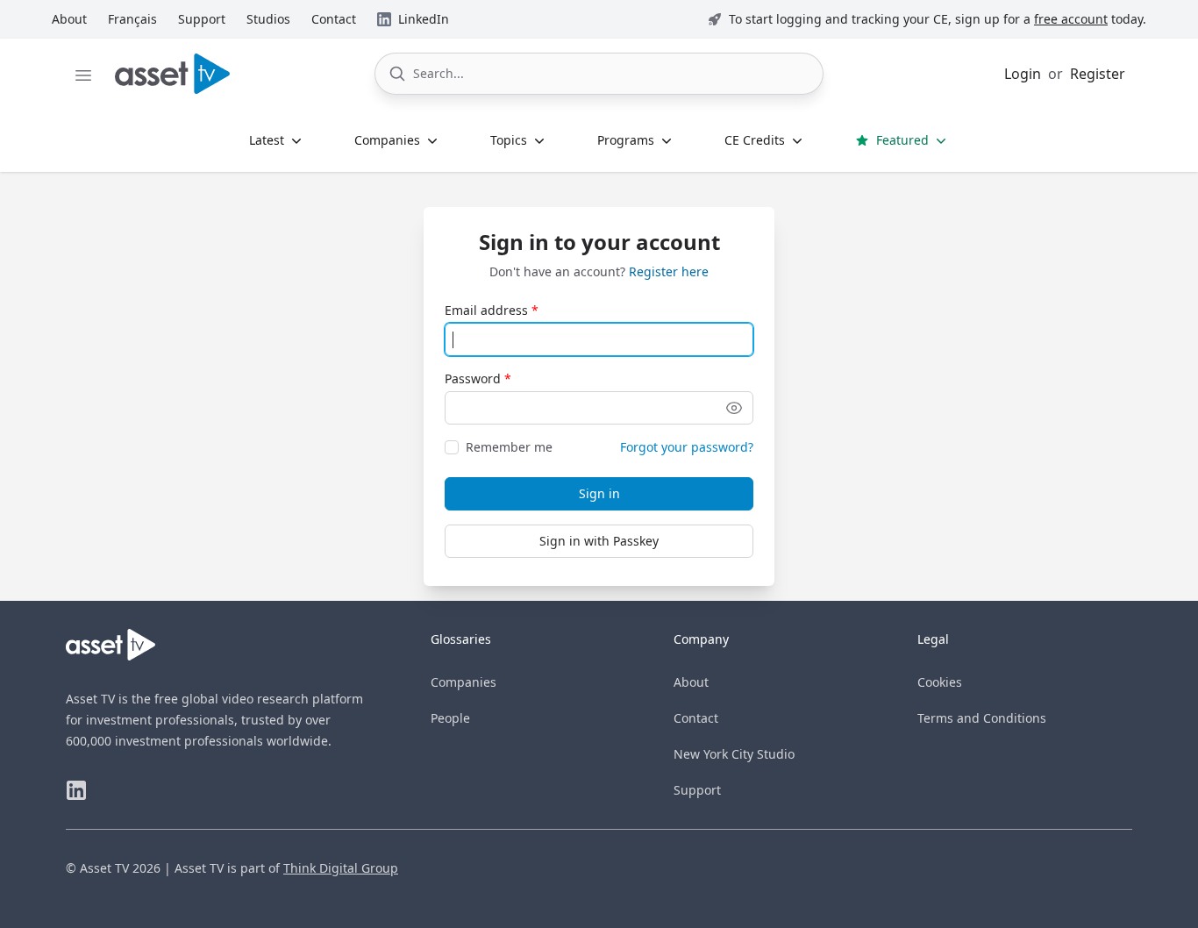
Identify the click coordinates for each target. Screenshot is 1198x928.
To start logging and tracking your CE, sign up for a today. (937, 19)
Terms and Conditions (981, 718)
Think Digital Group (340, 868)
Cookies (939, 682)
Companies (463, 682)
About (691, 682)
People (450, 718)
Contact (696, 718)
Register (1097, 73)
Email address (486, 310)
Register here (669, 271)
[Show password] (734, 408)
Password (473, 378)
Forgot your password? (686, 447)
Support (697, 790)
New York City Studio (734, 754)
